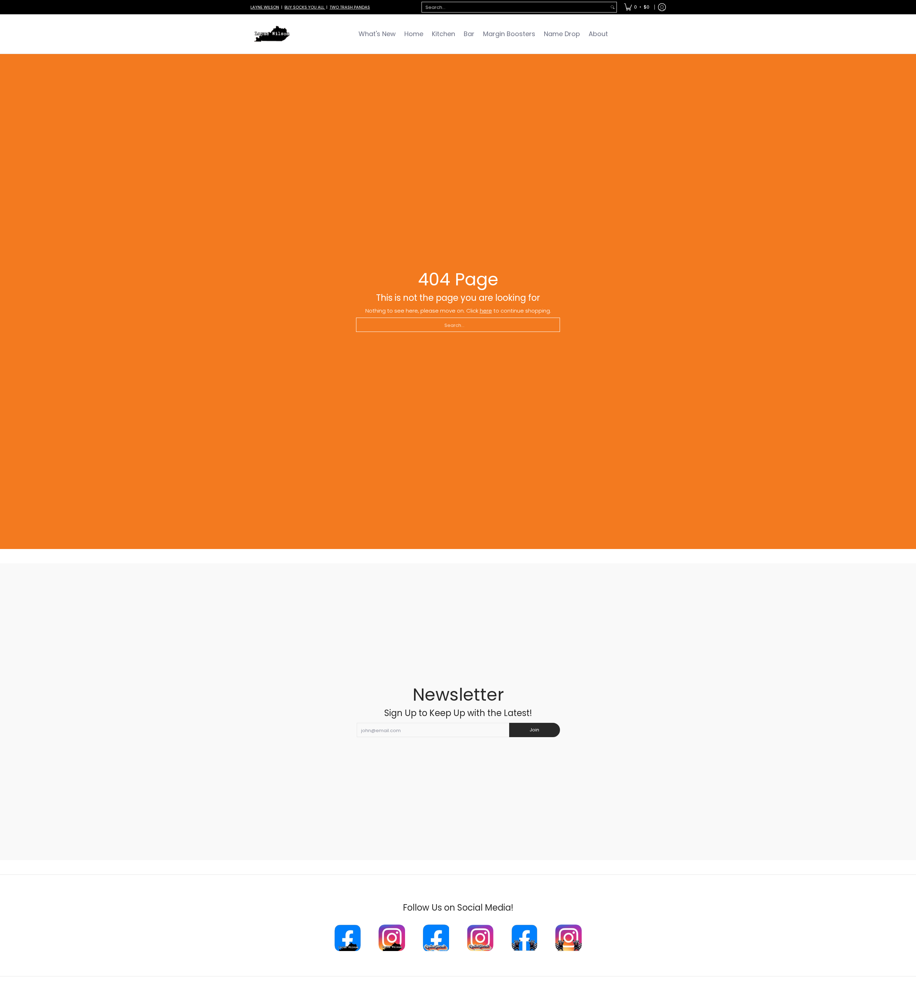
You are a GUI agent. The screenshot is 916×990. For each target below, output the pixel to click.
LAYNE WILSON (264, 7)
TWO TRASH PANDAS (350, 7)
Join (534, 729)
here (486, 310)
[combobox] (515, 7)
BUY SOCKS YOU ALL (304, 7)
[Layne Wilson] (271, 34)
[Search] (613, 7)
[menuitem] (637, 7)
